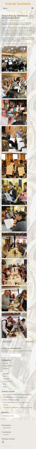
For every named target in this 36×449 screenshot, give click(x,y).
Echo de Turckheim (18, 3)
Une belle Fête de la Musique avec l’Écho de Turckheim (17, 407)
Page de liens (7, 427)
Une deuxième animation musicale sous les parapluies (17, 394)
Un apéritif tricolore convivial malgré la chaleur (15, 397)
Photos (20, 20)
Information (16, 20)
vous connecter (12, 350)
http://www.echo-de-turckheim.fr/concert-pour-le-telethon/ (17, 43)
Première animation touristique (11, 399)
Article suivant (29, 341)
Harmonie (11, 20)
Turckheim (6, 434)
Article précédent (7, 341)
